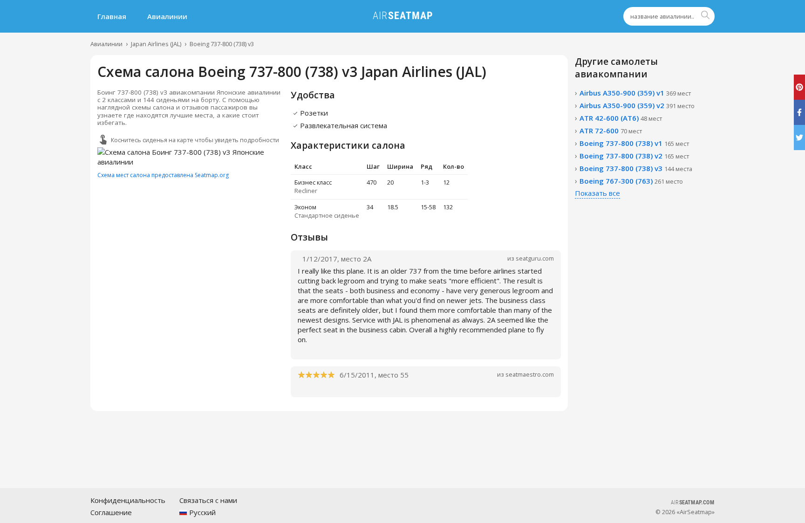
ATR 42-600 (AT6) (621, 118)
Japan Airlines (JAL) (156, 44)
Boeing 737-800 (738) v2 (634, 155)
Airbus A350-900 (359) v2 (637, 105)
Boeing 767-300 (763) (631, 181)
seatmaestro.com (529, 374)
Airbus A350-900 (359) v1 (635, 92)
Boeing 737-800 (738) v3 (222, 44)
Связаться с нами (208, 500)
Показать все (597, 193)
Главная (111, 16)
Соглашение (111, 512)
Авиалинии (167, 16)
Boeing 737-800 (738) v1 (634, 143)
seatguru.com (535, 258)
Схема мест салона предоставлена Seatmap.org (163, 175)
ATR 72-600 (611, 130)
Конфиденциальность (127, 500)
